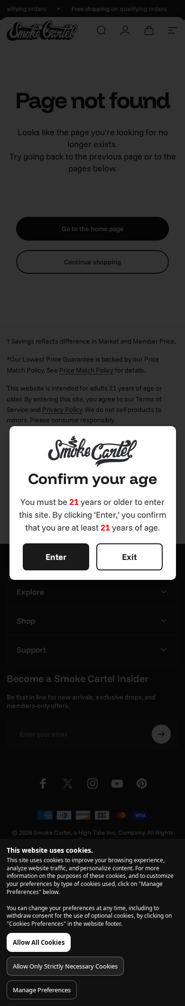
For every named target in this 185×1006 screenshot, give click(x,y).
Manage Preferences (42, 990)
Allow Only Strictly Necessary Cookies (65, 966)
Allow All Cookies (39, 942)
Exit (129, 556)
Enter (56, 556)
